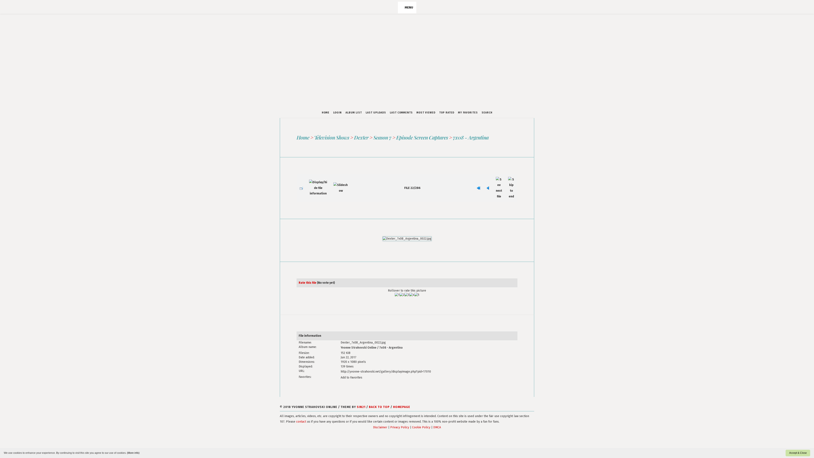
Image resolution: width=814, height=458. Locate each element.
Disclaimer (380, 416)
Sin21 (361, 395)
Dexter (361, 137)
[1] (397, 287)
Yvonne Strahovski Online (358, 339)
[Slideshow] (335, 184)
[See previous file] (493, 184)
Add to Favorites (351, 367)
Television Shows (331, 137)
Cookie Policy (421, 416)
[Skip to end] (512, 184)
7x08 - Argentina (470, 137)
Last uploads (376, 112)
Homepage (401, 395)
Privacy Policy (399, 416)
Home (325, 112)
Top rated (446, 112)
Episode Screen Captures (421, 137)
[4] (411, 287)
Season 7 (382, 137)
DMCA (437, 416)
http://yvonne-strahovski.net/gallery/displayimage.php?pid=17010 (386, 362)
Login (337, 112)
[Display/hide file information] (315, 184)
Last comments (401, 112)
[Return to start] (486, 184)
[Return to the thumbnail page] (300, 184)
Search (487, 112)
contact (301, 410)
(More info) (133, 452)
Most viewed (426, 112)
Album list (354, 112)
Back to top (379, 395)
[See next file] (502, 184)
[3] (406, 287)
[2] (402, 287)
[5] (416, 287)
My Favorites (468, 112)
